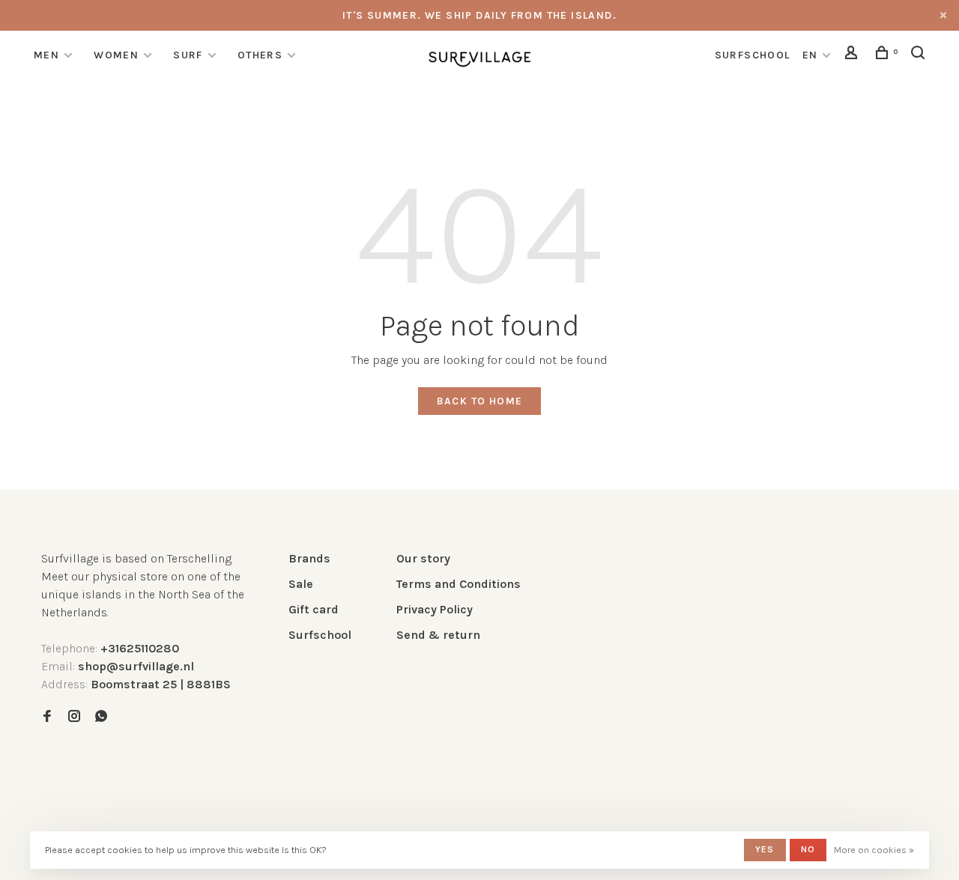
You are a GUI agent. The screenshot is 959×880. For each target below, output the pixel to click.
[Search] (920, 55)
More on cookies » (874, 849)
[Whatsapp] (101, 717)
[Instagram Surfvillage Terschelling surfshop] (74, 717)
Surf (188, 55)
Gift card (313, 609)
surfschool (752, 55)
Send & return (438, 635)
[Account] (853, 55)
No (808, 849)
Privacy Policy (434, 609)
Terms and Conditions (458, 584)
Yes (765, 849)
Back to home (480, 401)
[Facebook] (47, 717)
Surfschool (319, 635)
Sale (300, 584)
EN (810, 55)
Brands (309, 558)
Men (46, 55)
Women (116, 55)
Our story (423, 558)
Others (260, 55)
